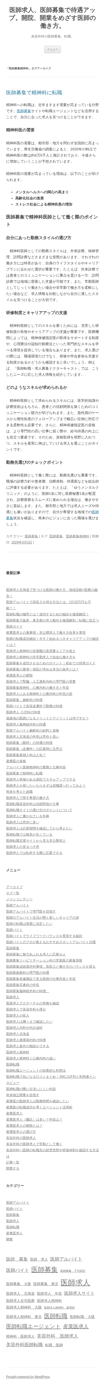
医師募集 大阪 (18, 1284)
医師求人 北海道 (20, 1293)
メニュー (52, 49)
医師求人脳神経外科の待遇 (26, 724)
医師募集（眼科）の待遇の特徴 (29, 743)
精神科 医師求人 (20, 1336)
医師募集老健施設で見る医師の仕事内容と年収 (41, 979)
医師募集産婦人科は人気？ (26, 755)
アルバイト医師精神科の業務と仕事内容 (36, 767)
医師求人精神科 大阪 (24, 1307)
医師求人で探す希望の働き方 (27, 798)
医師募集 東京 (45, 1284)
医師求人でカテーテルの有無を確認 (32, 1003)
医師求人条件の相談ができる (27, 1046)
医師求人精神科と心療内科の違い (31, 1058)
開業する (12, 1168)
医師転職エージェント (33, 1326)
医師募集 (24, 111)
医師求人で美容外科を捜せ (26, 1009)
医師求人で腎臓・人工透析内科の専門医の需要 (41, 681)
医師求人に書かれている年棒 (27, 816)
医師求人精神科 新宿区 (59, 1307)
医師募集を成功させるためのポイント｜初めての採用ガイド (51, 663)
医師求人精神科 (17, 1052)
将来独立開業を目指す (22, 1095)
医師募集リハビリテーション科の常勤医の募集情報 (44, 960)
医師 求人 (39, 1259)
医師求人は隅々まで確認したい (29, 1022)
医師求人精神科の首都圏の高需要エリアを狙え (41, 651)
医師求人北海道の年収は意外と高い (32, 737)
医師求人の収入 (17, 1015)
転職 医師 (54, 1345)
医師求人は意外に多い (22, 822)
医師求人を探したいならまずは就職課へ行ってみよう (46, 785)
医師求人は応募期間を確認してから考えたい (39, 828)
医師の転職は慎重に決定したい (29, 924)
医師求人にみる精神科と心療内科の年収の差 (39, 694)
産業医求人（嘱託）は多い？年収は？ (34, 1119)
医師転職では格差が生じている (29, 834)
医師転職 (12, 1064)
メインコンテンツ (19, 899)
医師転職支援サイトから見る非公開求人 (36, 841)
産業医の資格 (16, 761)
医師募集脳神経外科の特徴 (27, 991)
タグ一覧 (12, 893)
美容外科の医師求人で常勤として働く (34, 1144)
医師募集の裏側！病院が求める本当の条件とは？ (42, 669)
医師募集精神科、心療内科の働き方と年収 (37, 688)
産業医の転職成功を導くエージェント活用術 (39, 1107)
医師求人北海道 (17, 1034)
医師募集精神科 (77, 536)
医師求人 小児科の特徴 (23, 712)
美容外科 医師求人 (57, 1336)
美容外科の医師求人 (21, 1138)
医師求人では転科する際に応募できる (34, 853)
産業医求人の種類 (19, 675)
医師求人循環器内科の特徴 (26, 1040)
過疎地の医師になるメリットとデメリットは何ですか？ (47, 718)
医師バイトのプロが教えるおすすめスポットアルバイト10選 (51, 942)
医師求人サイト (79, 1293)
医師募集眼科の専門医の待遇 (27, 973)
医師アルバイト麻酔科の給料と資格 (32, 730)
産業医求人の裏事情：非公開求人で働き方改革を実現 (46, 632)
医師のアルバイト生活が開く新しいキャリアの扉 (42, 917)
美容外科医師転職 (24, 1344)
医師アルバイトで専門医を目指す (31, 911)
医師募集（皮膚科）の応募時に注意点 (34, 749)
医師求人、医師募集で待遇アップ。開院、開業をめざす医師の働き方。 (52, 17)
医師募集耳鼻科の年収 (22, 985)
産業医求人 (14, 1113)
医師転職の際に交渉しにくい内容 (31, 1089)
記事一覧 (12, 1162)
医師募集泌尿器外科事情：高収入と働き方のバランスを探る (51, 966)
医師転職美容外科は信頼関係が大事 (32, 804)
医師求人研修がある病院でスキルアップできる (41, 779)
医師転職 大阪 (82, 1317)
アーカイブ (14, 887)
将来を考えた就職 (19, 792)
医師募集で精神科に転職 (34, 92)
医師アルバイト (17, 905)
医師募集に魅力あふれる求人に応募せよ (36, 954)
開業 (9, 1239)
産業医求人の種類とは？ (24, 1126)
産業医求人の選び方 (21, 1132)
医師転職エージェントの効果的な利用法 (36, 1070)
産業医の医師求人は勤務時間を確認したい (37, 1101)
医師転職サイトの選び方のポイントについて (39, 810)
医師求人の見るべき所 (22, 847)
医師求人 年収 (49, 1293)
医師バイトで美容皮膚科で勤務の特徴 (34, 706)
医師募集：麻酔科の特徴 (24, 700)
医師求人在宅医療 (20, 1301)
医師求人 (12, 997)
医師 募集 (17, 1259)
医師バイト (14, 930)
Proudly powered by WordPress (28, 1377)
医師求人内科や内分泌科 (24, 1028)
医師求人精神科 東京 (24, 1317)
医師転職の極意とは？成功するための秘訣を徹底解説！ (47, 614)
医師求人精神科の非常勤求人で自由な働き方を (41, 657)
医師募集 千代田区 (72, 1270)
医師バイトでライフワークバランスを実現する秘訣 (44, 936)
